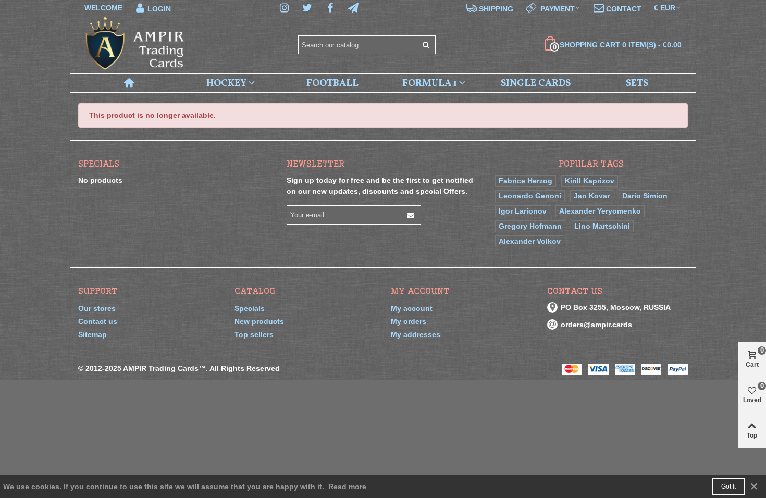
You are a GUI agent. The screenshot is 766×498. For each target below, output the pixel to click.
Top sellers (254, 334)
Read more (347, 486)
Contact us (97, 321)
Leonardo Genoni (530, 196)
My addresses (415, 334)
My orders (408, 321)
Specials (98, 163)
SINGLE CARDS (536, 83)
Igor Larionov (523, 211)
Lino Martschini (602, 226)
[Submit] (426, 45)
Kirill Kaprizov (589, 181)
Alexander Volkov (530, 241)
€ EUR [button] (664, 8)
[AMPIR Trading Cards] (135, 45)
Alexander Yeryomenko (600, 211)
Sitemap (92, 334)
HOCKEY (226, 83)
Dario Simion (645, 196)
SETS (637, 83)
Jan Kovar (592, 196)
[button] (553, 8)
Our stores (97, 308)
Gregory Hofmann (530, 226)
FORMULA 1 (429, 83)
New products (259, 321)
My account (412, 308)
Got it (728, 486)
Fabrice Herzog (525, 181)
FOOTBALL (332, 83)
